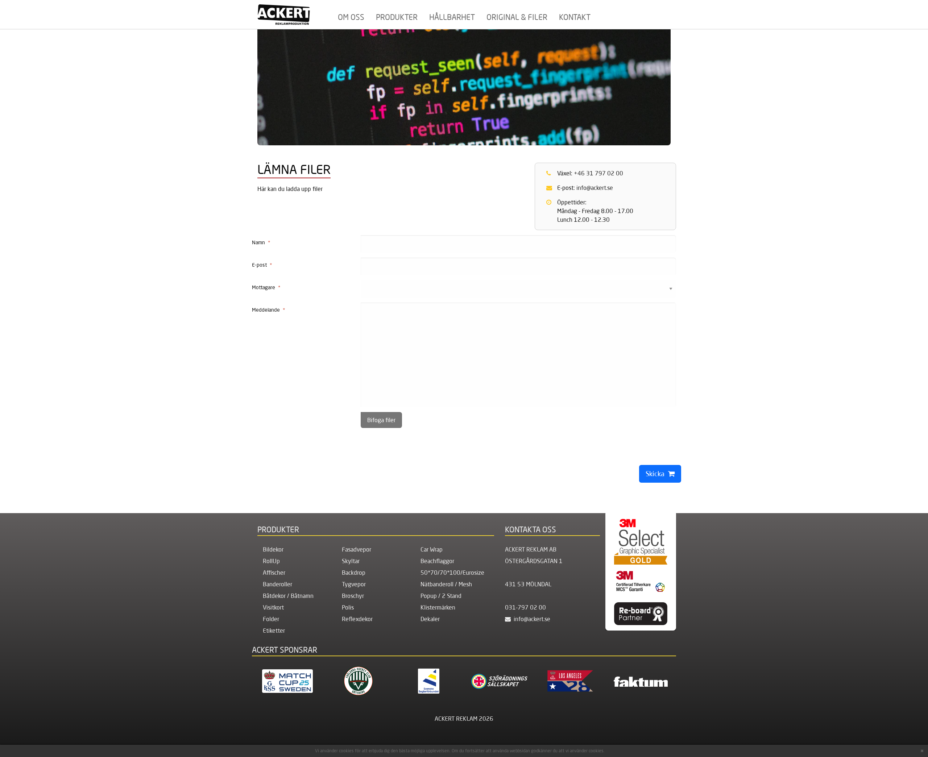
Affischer (274, 572)
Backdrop (353, 572)
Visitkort (273, 607)
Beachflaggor (437, 561)
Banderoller (277, 584)
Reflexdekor (357, 619)
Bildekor (273, 549)
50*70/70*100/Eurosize (452, 572)
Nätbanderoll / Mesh (446, 584)
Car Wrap (431, 549)
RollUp (271, 561)
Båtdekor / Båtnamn (288, 595)
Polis (348, 607)
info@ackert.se (594, 187)
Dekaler (430, 619)
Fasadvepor (356, 549)
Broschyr (353, 595)
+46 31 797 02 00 (598, 173)
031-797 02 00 (525, 607)
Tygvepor (354, 584)
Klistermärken (437, 607)
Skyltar (351, 561)
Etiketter (274, 630)
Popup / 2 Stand (440, 595)
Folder (271, 619)
